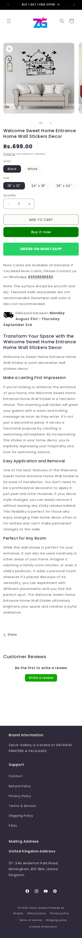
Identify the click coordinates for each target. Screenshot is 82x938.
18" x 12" (14, 186)
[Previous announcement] (8, 5)
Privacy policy (59, 913)
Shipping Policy (21, 816)
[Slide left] (31, 123)
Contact (16, 776)
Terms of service (30, 920)
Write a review (41, 677)
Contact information (43, 926)
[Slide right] (51, 123)
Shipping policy (56, 920)
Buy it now (41, 232)
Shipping (9, 154)
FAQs (13, 825)
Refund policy (36, 913)
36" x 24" (64, 186)
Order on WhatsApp (41, 248)
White (33, 169)
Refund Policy (20, 786)
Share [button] (12, 634)
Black (12, 169)
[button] (9, 21)
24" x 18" (38, 186)
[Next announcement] (74, 5)
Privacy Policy (20, 796)
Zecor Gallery (38, 908)
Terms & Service (22, 806)
